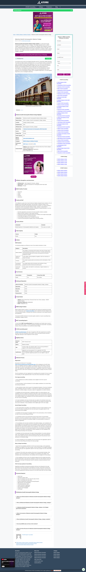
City (58, 65)
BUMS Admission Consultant (40, 555)
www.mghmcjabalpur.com (28, 138)
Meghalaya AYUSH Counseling (64, 93)
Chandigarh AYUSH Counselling (64, 143)
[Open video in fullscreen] (8, 562)
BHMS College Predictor (62, 172)
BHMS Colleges (57, 554)
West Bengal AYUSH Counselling (64, 138)
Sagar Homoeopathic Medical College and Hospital (24, 544)
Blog (56, 7)
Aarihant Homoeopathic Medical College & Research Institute (26, 543)
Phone (58, 53)
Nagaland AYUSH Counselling (64, 141)
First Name (59, 40)
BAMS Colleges (57, 552)
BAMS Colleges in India (62, 159)
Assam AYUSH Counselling (63, 103)
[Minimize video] (14, 558)
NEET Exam (25, 143)
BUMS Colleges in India (62, 162)
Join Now (49, 58)
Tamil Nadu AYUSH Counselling (64, 122)
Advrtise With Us (37, 562)
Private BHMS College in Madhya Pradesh (36, 542)
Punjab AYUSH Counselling (63, 131)
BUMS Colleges (57, 555)
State (58, 69)
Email (58, 49)
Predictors (49, 7)
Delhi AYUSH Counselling (63, 151)
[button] (60, 6)
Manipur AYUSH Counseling (63, 104)
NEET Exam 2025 (37, 559)
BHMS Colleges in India (62, 160)
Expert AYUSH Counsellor (85, 288)
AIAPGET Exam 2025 (38, 560)
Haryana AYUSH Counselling (63, 109)
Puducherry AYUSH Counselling (64, 152)
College (41, 7)
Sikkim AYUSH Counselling (63, 128)
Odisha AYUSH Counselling (63, 130)
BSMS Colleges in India (62, 164)
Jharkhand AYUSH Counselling (64, 126)
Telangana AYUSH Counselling (64, 136)
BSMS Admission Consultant (40, 557)
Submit (60, 74)
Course (58, 61)
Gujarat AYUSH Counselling (63, 120)
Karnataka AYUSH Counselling (64, 115)
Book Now (34, 176)
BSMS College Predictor (62, 173)
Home (14, 34)
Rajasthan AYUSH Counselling (64, 86)
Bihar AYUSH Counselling (63, 88)
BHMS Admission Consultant (40, 554)
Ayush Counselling (30, 310)
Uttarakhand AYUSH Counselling (64, 85)
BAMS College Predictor (62, 170)
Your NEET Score (60, 57)
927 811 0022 (58, 570)
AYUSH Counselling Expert (20, 331)
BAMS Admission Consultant (40, 552)
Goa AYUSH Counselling (62, 95)
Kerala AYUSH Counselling (63, 92)
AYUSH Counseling (30, 7)
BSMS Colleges (57, 557)
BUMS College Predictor (62, 175)
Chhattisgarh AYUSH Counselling (64, 111)
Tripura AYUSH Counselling (63, 140)
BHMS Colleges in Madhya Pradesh (23, 34)
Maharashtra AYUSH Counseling (64, 90)
